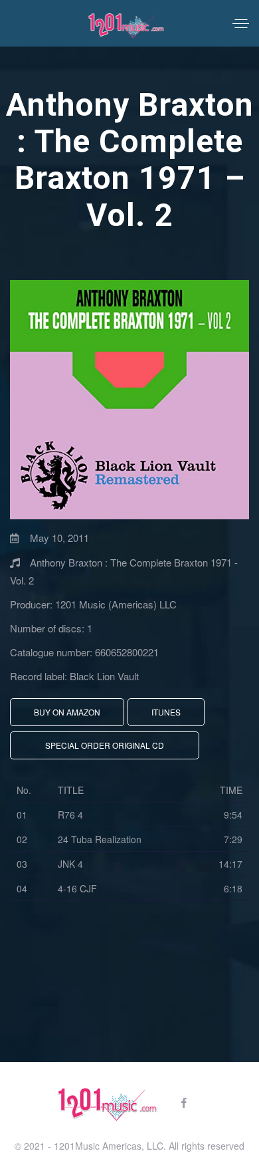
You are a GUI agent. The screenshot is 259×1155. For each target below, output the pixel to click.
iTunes (166, 711)
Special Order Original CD (104, 745)
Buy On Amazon (67, 711)
